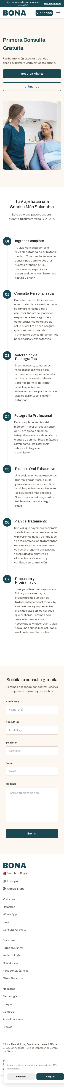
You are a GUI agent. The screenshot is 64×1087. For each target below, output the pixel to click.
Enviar (32, 833)
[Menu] (58, 13)
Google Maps (15, 889)
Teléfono (11, 742)
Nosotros (9, 989)
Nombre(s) (12, 701)
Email (9, 763)
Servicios (9, 940)
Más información (52, 3)
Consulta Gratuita (14, 930)
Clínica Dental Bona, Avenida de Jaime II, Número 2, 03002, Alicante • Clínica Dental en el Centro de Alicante (31, 1048)
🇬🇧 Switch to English (16, 873)
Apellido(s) (12, 722)
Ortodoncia (10, 963)
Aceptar (50, 1076)
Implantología (11, 955)
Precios (7, 1027)
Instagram (13, 881)
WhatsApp (10, 914)
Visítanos (44, 13)
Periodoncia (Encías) (16, 971)
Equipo (7, 1004)
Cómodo (8, 1011)
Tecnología (10, 996)
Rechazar (21, 1076)
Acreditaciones (13, 1019)
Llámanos (32, 86)
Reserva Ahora (32, 73)
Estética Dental (13, 948)
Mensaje (11, 784)
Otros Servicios (13, 978)
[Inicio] (17, 13)
